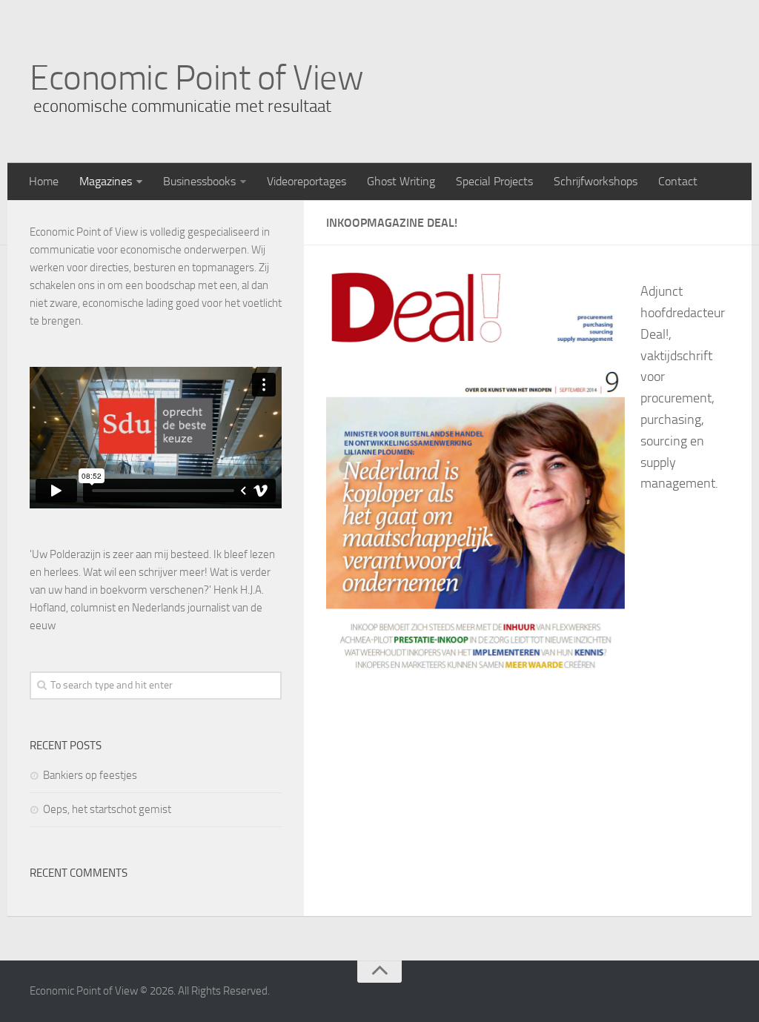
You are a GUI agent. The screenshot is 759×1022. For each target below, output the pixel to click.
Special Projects (494, 181)
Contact (677, 181)
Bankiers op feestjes (90, 775)
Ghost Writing (401, 181)
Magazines (105, 181)
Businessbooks (199, 181)
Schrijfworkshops (595, 181)
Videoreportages (306, 181)
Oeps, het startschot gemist (107, 809)
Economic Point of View (196, 78)
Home (44, 181)
